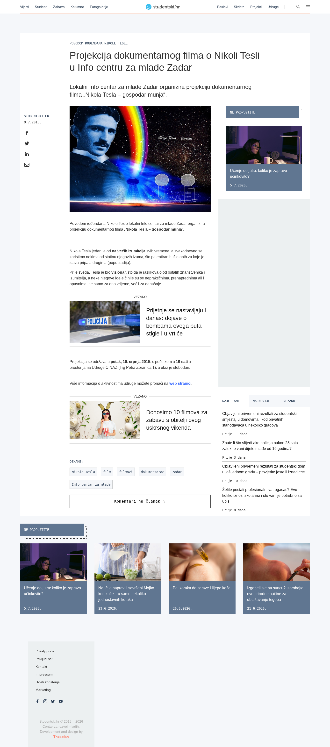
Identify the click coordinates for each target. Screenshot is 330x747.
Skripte (239, 7)
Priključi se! (44, 659)
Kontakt (41, 667)
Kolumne (77, 7)
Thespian (61, 737)
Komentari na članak (137, 501)
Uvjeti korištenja (48, 682)
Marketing (43, 690)
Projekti (256, 7)
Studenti (41, 7)
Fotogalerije (99, 7)
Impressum (44, 674)
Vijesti (24, 7)
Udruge (273, 7)
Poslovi (222, 7)
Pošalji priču (45, 651)
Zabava (59, 7)
